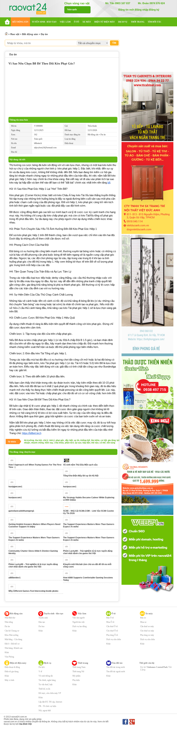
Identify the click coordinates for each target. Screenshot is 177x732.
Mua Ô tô (110, 622)
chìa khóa (59, 443)
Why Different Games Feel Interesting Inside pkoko (33, 591)
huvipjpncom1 (15, 486)
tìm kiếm (95, 440)
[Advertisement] (62, 91)
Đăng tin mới (126, 9)
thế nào (95, 443)
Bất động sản (30, 34)
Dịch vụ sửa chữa (113, 639)
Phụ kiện (76, 680)
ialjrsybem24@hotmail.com (45, 147)
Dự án (44, 34)
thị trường (29, 440)
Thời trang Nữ (78, 671)
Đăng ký (154, 9)
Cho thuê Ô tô (112, 631)
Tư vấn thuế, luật (45, 684)
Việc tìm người (78, 618)
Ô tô (113, 613)
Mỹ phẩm (76, 676)
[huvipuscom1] (67, 484)
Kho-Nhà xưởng (11, 635)
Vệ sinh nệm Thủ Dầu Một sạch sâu (80, 465)
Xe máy (149, 613)
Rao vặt (14, 34)
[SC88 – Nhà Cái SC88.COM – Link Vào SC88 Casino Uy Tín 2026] (67, 508)
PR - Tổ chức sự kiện (47, 706)
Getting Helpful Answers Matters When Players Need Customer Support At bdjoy (34, 525)
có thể (103, 443)
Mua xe (143, 622)
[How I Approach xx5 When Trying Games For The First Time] (12, 462)
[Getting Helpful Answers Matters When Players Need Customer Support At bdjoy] (12, 522)
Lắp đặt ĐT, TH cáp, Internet (50, 702)
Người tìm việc (78, 622)
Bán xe (143, 618)
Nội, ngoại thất (45, 710)
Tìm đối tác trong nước (115, 667)
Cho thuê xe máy (147, 631)
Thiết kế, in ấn (44, 689)
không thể (85, 440)
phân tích (69, 443)
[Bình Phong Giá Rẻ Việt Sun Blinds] (147, 355)
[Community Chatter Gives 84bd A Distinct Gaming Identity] (12, 548)
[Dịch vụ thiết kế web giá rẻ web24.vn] (147, 592)
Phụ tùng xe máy (147, 635)
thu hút (38, 440)
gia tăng (112, 440)
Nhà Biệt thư (10, 618)
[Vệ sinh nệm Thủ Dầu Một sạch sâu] (67, 462)
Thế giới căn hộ (146, 663)
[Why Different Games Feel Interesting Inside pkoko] (12, 588)
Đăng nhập (141, 9)
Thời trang (83, 663)
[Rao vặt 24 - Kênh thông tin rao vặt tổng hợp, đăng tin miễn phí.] (31, 9)
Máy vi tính (9, 680)
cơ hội (104, 440)
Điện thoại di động (12, 667)
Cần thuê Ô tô (112, 626)
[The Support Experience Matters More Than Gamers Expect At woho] (67, 522)
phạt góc (60, 440)
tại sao (78, 443)
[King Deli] (147, 461)
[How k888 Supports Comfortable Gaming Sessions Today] (67, 575)
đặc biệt (69, 440)
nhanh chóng (37, 443)
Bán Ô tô (110, 618)
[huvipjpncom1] (12, 484)
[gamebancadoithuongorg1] (12, 508)
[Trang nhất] (6, 34)
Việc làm (82, 613)
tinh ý (52, 440)
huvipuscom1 (69, 486)
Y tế (40, 671)
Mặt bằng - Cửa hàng (13, 639)
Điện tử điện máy (18, 663)
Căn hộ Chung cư (12, 631)
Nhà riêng (9, 622)
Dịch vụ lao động (79, 626)
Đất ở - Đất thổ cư (12, 644)
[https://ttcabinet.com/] (147, 140)
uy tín (76, 440)
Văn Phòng (9, 657)
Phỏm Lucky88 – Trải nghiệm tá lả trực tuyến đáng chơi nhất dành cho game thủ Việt (87, 552)
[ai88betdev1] (12, 575)
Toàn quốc (72, 9)
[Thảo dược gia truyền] (147, 408)
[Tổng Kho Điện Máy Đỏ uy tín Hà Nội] (67, 473)
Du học (42, 626)
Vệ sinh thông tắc (46, 676)
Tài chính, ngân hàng (47, 680)
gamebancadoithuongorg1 (21, 511)
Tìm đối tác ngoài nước (115, 671)
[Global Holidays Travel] (147, 514)
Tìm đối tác (117, 663)
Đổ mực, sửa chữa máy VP (50, 693)
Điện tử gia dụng (11, 671)
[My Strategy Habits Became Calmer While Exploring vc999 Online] (67, 495)
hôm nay (49, 443)
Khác (7, 652)
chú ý (45, 440)
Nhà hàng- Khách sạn (13, 648)
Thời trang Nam (78, 667)
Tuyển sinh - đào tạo (53, 613)
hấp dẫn (86, 443)
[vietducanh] (147, 233)
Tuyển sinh (43, 618)
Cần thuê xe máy (147, 626)
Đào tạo (42, 622)
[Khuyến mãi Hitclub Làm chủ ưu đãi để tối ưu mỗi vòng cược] (67, 562)
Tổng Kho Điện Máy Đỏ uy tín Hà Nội (80, 475)
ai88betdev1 (14, 577)
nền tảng (111, 443)
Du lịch (42, 667)
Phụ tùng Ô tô (112, 635)
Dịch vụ (47, 663)
